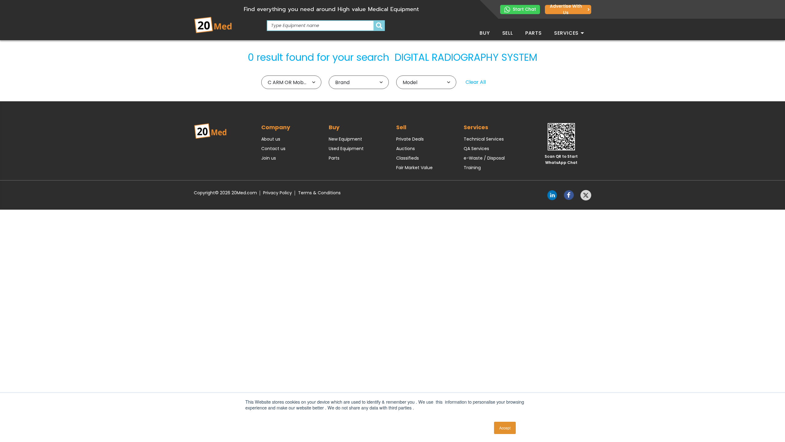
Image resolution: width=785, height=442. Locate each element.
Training (472, 168)
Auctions (405, 148)
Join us (268, 158)
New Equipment (345, 139)
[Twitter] (585, 195)
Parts (533, 33)
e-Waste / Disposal (484, 158)
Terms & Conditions (319, 193)
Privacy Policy (277, 193)
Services (567, 33)
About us (270, 139)
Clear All (475, 82)
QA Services (476, 148)
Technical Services (484, 139)
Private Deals (410, 139)
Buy (485, 33)
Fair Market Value (414, 168)
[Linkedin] (552, 195)
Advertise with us (566, 9)
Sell (507, 33)
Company (275, 127)
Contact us (273, 148)
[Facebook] (569, 195)
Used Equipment (346, 148)
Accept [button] (505, 427)
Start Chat (524, 9)
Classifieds (407, 158)
